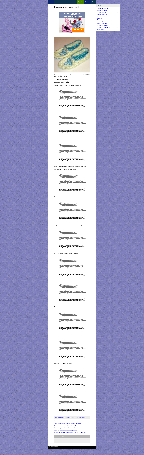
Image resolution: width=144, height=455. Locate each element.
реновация (68, 417)
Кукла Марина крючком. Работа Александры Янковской (67, 423)
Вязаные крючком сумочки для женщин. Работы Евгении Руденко (70, 432)
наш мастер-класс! (76, 417)
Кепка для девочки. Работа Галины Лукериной (65, 430)
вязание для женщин (60, 417)
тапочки (84, 417)
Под (87, 1)
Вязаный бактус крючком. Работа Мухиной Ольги (66, 425)
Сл (80, 1)
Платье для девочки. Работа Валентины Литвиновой (67, 427)
